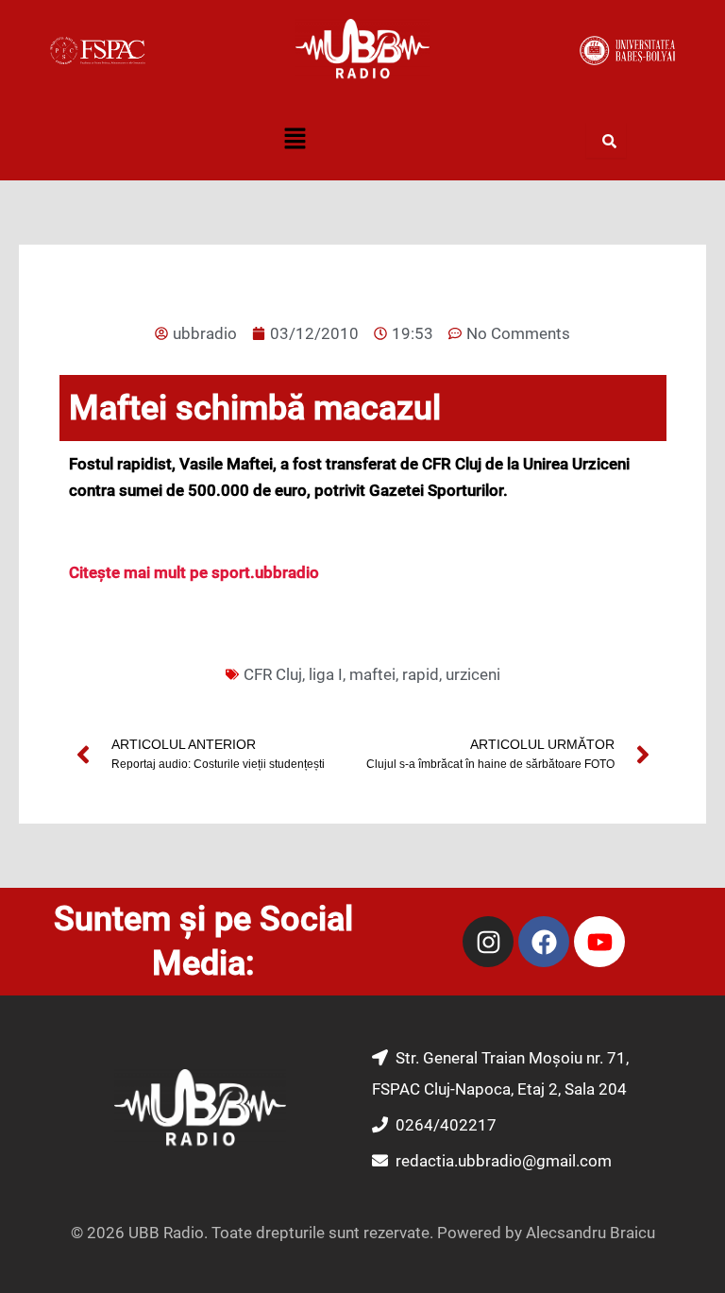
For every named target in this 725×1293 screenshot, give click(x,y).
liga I (326, 674)
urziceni (473, 674)
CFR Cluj (273, 674)
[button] (294, 141)
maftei (372, 674)
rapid (420, 674)
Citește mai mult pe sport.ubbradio (194, 572)
